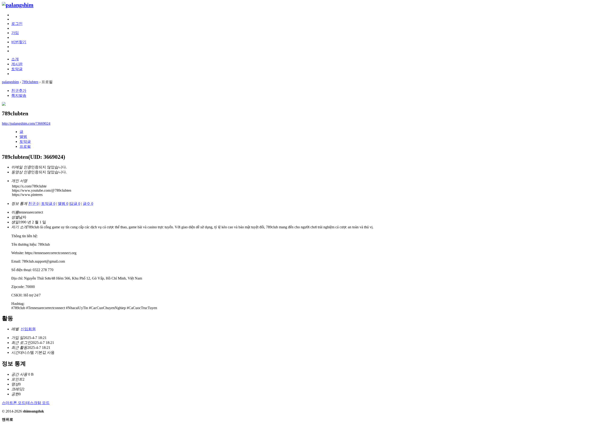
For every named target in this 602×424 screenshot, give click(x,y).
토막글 (17, 69)
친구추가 (18, 91)
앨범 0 (63, 204)
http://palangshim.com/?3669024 (26, 123)
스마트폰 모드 (13, 403)
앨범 (23, 137)
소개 (15, 59)
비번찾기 (18, 42)
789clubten (30, 82)
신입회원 (28, 329)
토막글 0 (48, 204)
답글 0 (75, 204)
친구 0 (33, 204)
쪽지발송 (18, 95)
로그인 (17, 24)
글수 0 (88, 204)
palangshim (10, 82)
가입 (15, 33)
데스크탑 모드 (38, 403)
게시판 (17, 64)
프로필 (25, 146)
